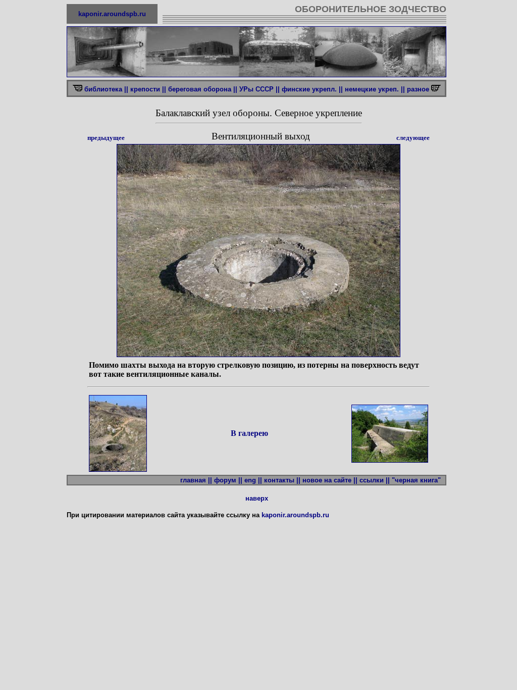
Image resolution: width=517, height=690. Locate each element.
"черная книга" (418, 480)
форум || (228, 480)
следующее (413, 137)
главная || (196, 480)
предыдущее (106, 137)
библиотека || (106, 89)
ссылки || (374, 480)
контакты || (282, 480)
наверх (256, 498)
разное (419, 89)
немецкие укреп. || (375, 89)
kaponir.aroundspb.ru (112, 14)
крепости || (148, 89)
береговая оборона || (202, 89)
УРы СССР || (259, 89)
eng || (253, 480)
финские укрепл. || (312, 89)
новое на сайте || (329, 480)
